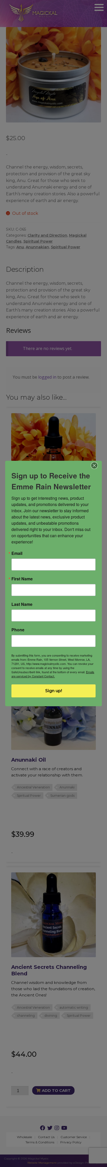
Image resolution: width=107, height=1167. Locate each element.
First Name (22, 579)
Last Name (21, 604)
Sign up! (53, 690)
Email (16, 553)
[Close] (94, 465)
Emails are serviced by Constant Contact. (52, 674)
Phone (17, 630)
